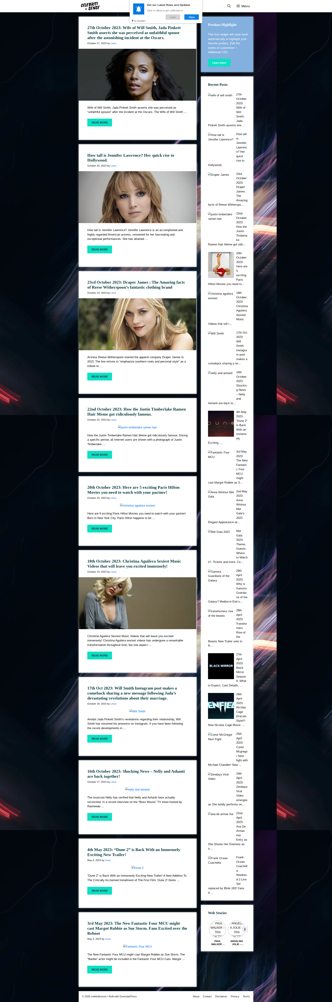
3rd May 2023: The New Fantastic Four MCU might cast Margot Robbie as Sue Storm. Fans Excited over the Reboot (137, 928)
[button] (229, 6)
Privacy (235, 996)
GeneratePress (128, 996)
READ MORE (100, 122)
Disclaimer (221, 996)
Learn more (219, 62)
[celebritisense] (90, 6)
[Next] (245, 929)
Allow (192, 17)
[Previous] (211, 929)
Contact (207, 996)
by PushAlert (140, 20)
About (196, 996)
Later (173, 17)
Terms (246, 996)
